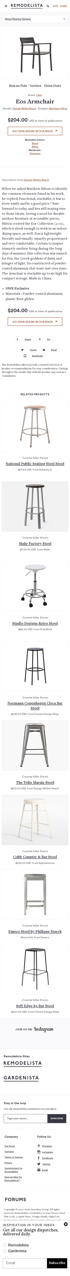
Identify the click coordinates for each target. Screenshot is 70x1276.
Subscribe (57, 1263)
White (35, 147)
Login (63, 5)
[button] (48, 6)
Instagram (47, 1152)
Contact (9, 1151)
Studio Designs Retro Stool (35, 624)
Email (45, 1170)
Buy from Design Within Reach (33, 131)
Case (39, 95)
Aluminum (35, 153)
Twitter (46, 1164)
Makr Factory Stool (35, 544)
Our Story (9, 1146)
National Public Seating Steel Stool (35, 464)
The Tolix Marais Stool (35, 783)
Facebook (47, 1158)
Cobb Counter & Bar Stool (35, 857)
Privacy (8, 1163)
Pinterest (47, 1146)
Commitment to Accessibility (13, 1170)
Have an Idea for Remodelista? (13, 1179)
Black (35, 143)
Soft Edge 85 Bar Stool (35, 1006)
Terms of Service (13, 1157)
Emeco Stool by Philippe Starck (35, 932)
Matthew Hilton (58, 108)
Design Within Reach (24, 108)
